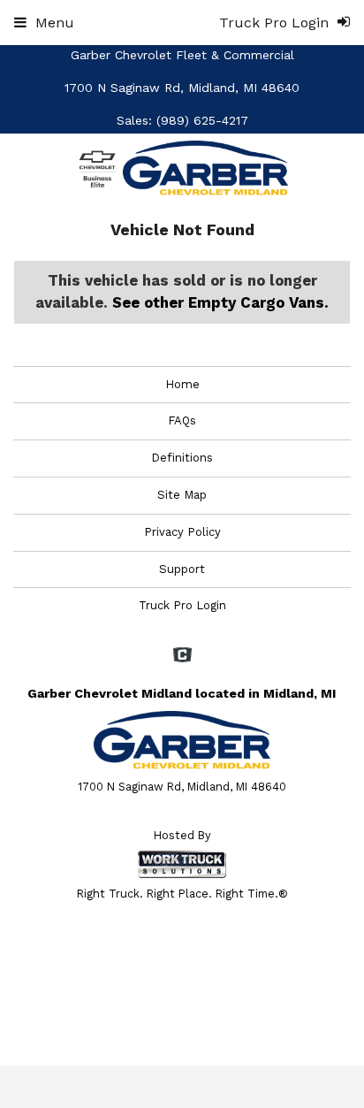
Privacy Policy (182, 532)
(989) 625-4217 (202, 120)
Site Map (182, 494)
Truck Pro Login (182, 605)
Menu (54, 22)
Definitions (182, 457)
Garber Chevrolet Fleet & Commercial (182, 55)
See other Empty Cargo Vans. (220, 302)
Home (182, 384)
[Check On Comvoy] (182, 657)
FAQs (182, 420)
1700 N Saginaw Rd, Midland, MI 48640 (182, 87)
